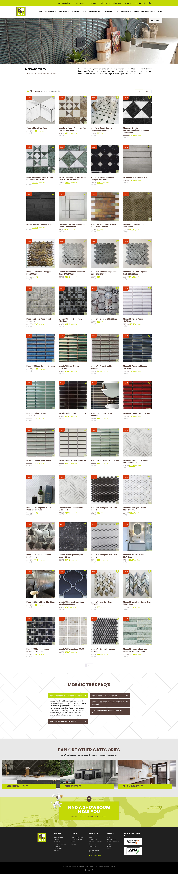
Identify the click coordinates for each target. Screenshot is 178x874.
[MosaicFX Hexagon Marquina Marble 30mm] (73, 536)
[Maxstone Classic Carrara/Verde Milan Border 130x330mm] (73, 159)
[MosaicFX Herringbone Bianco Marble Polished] (137, 442)
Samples (73, 844)
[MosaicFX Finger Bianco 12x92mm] (137, 300)
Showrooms (117, 3)
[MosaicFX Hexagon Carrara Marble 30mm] (137, 489)
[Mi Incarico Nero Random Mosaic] (40, 206)
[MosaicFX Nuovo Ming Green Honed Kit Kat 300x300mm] (137, 631)
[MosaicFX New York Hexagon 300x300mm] (105, 631)
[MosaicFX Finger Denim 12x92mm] (40, 348)
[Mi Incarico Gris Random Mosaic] (137, 159)
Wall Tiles (56, 850)
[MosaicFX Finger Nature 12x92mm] (40, 395)
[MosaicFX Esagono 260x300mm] (105, 300)
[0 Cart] (144, 3)
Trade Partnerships (77, 839)
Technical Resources (77, 837)
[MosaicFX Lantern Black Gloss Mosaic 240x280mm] (73, 584)
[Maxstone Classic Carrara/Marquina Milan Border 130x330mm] (137, 110)
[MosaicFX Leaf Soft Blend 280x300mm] (105, 584)
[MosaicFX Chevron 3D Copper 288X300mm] (40, 253)
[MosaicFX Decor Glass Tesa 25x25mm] (73, 300)
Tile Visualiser (105, 3)
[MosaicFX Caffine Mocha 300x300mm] (137, 206)
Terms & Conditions (103, 866)
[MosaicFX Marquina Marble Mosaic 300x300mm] (40, 631)
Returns (109, 846)
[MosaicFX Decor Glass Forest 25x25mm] (40, 300)
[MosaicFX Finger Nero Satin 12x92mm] (105, 395)
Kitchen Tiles (57, 846)
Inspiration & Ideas (64, 3)
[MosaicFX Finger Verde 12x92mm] (105, 442)
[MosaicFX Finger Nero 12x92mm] (73, 395)
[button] (150, 3)
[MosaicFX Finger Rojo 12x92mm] (137, 395)
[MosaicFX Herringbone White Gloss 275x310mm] (40, 489)
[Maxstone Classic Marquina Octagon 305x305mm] (105, 159)
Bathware (57, 839)
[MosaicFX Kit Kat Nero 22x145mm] (40, 584)
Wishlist (109, 848)
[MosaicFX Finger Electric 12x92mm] (73, 348)
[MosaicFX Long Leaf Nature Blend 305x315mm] (137, 584)
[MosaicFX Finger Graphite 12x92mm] (105, 348)
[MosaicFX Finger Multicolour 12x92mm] (137, 348)
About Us (91, 837)
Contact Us (127, 3)
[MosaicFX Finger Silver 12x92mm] (40, 442)
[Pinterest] (89, 870)
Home (27, 73)
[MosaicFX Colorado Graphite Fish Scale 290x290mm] (105, 253)
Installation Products (60, 844)
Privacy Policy (93, 866)
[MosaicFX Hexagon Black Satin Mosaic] (105, 489)
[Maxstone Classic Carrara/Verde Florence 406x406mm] (40, 159)
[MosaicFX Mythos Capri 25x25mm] (73, 631)
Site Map (113, 866)
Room (147, 91)
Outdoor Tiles (58, 848)
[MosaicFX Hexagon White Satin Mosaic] (105, 536)
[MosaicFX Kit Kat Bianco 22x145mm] (137, 536)
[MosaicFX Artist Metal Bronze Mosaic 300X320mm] (105, 206)
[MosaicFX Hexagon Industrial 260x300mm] (40, 536)
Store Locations (111, 839)
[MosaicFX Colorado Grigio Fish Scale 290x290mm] (137, 253)
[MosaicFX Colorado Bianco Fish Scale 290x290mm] (73, 253)
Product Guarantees (113, 842)
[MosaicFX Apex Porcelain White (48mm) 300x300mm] (73, 206)
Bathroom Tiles (40, 73)
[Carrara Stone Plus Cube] (40, 110)
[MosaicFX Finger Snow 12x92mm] (73, 442)
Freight (109, 844)
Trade (73, 842)
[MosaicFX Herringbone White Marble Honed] (73, 489)
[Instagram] (92, 870)
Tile (139, 91)
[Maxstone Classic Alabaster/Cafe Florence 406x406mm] (73, 110)
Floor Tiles (57, 842)
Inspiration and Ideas (95, 842)
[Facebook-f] (85, 870)
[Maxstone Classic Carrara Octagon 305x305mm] (105, 110)
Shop (32, 73)
